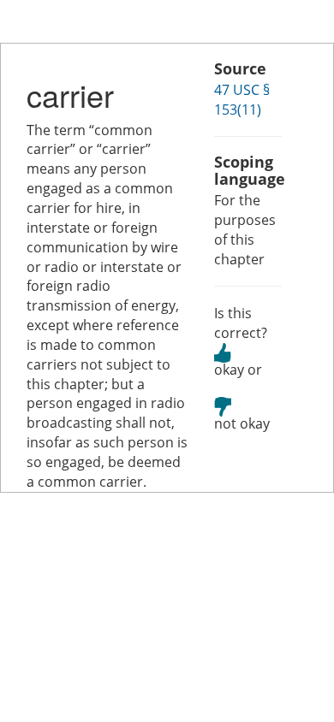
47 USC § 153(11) (242, 99)
